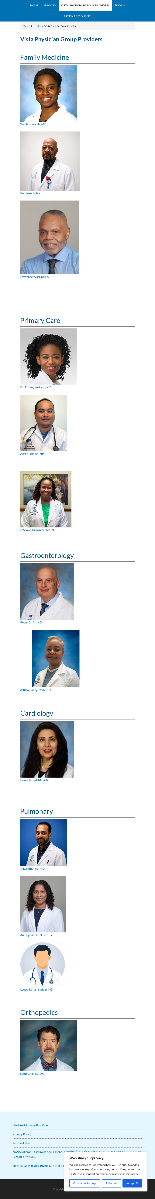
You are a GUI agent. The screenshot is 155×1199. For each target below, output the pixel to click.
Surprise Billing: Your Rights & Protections (40, 1165)
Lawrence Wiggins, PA (34, 276)
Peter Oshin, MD (31, 622)
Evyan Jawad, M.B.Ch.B (35, 780)
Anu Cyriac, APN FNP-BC (37, 935)
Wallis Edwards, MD (33, 124)
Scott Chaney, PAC (32, 1073)
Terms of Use (21, 1143)
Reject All (111, 1183)
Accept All (132, 1183)
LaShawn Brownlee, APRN (37, 530)
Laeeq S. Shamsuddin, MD (36, 989)
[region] (105, 1171)
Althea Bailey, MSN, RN (35, 690)
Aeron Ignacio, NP (32, 453)
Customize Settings (85, 1183)
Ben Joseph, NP (30, 193)
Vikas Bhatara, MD (32, 868)
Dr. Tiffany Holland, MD (36, 387)
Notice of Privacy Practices (30, 1125)
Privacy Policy (22, 1134)
